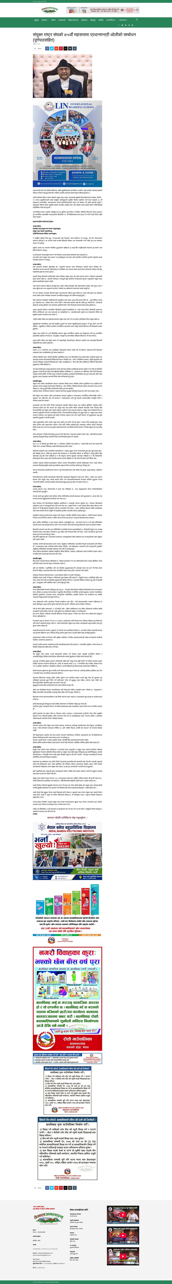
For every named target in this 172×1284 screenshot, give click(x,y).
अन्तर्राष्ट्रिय (110, 20)
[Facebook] (118, 25)
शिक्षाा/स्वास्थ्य (73, 20)
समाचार (44, 20)
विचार (53, 20)
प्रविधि (100, 20)
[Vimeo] (125, 25)
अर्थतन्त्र (84, 20)
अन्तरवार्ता (61, 20)
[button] (136, 20)
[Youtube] (132, 25)
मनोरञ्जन (122, 20)
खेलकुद (93, 20)
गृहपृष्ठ (36, 20)
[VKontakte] (129, 25)
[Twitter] (122, 25)
